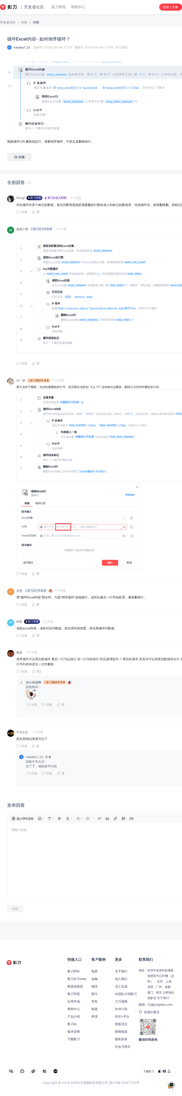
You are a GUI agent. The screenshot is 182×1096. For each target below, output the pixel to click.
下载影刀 (73, 1039)
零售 (94, 1001)
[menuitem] (22, 818)
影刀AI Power (77, 979)
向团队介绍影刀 (126, 994)
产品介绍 (73, 1016)
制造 (94, 1009)
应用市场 (73, 1001)
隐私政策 (121, 1039)
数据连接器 (75, 986)
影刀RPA (73, 971)
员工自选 (121, 986)
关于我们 (121, 971)
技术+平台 (122, 1016)
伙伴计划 (121, 1009)
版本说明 (73, 1031)
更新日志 (121, 1024)
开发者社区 (8, 22)
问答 (24, 22)
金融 (94, 979)
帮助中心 (73, 1009)
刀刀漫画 (121, 1001)
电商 (94, 971)
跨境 (94, 1016)
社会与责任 (123, 1046)
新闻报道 (121, 1031)
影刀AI (72, 1024)
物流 (94, 986)
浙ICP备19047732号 (124, 1082)
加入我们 (121, 979)
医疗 (94, 994)
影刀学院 (73, 994)
